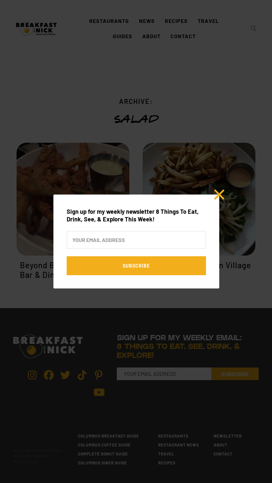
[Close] (219, 194)
